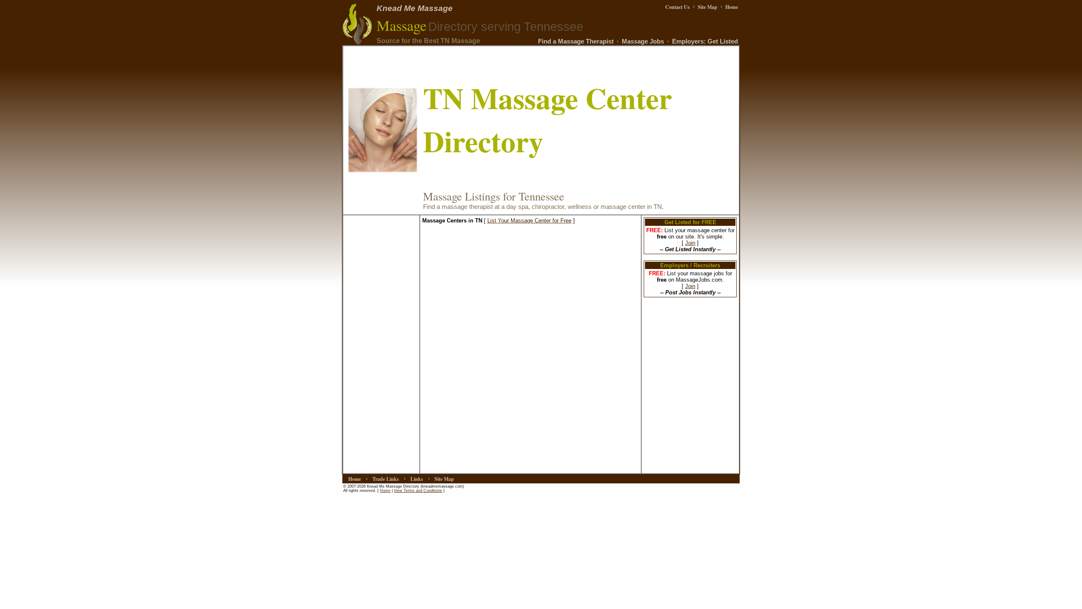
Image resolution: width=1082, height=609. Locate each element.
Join (690, 243)
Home (385, 490)
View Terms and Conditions (418, 490)
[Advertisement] (381, 344)
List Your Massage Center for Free (529, 220)
